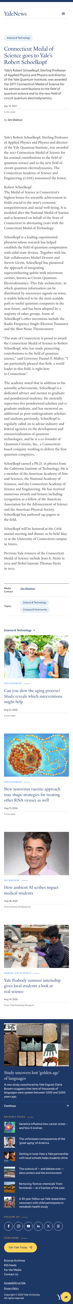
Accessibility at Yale (15, 1283)
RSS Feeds (10, 1265)
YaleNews (15, 14)
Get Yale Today (18, 1247)
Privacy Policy (11, 1288)
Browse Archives (14, 1260)
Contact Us (11, 1274)
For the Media (12, 1270)
